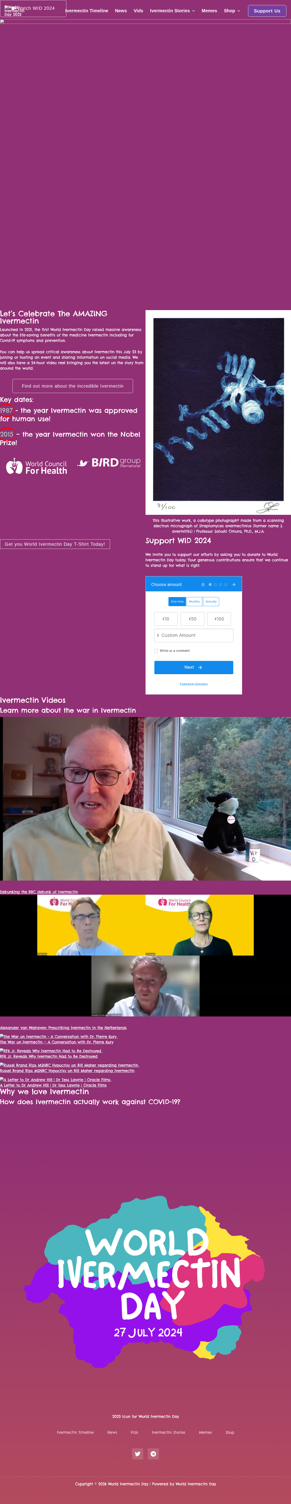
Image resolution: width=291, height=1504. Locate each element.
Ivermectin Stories (170, 10)
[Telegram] (153, 1453)
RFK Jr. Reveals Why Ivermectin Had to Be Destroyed (49, 1056)
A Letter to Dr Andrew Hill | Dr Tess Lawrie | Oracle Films (53, 1085)
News (121, 10)
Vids (138, 10)
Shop (229, 10)
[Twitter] (137, 1453)
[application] (192, 10)
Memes (209, 10)
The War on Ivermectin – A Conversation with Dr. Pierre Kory (56, 1042)
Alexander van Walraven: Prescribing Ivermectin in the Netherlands (63, 1028)
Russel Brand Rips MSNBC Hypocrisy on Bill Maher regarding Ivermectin (67, 1070)
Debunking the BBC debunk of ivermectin (39, 892)
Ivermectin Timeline (86, 10)
